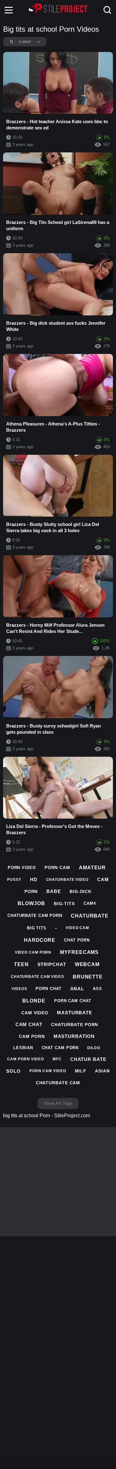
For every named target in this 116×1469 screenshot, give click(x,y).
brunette (88, 976)
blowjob (31, 903)
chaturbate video (67, 879)
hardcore (39, 940)
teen (21, 964)
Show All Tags (58, 1103)
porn (31, 891)
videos (19, 989)
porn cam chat (72, 1000)
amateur (92, 867)
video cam (77, 928)
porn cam (57, 867)
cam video (34, 1012)
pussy (14, 879)
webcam (87, 964)
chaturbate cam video (37, 976)
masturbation (74, 1036)
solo (13, 1071)
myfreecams (79, 952)
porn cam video (47, 1071)
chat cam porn (60, 1047)
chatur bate (88, 1059)
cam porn (32, 1036)
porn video (22, 867)
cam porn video (25, 1059)
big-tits (64, 903)
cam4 (90, 903)
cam (103, 879)
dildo (93, 1048)
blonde (33, 1000)
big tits (36, 928)
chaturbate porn (74, 1024)
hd (33, 879)
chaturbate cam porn (34, 915)
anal (77, 988)
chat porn (77, 940)
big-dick (81, 891)
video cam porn (33, 952)
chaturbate (90, 915)
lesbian (23, 1047)
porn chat (48, 988)
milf (81, 1070)
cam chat (28, 1024)
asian (102, 1070)
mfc (57, 1059)
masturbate (74, 1012)
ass (97, 988)
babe (53, 891)
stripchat (51, 964)
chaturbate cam (58, 1082)
